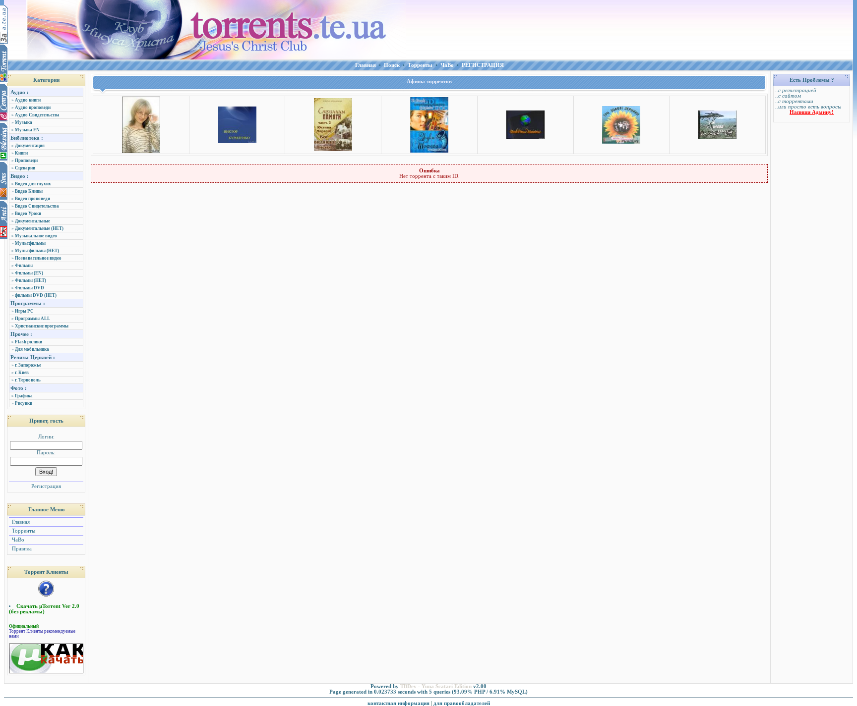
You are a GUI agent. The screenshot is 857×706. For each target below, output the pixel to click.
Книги (21, 153)
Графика (24, 395)
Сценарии (25, 167)
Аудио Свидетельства (37, 114)
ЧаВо (17, 540)
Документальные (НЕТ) (39, 228)
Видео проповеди (32, 198)
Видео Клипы (29, 191)
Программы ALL (32, 318)
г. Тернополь (28, 380)
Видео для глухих (33, 183)
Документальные (32, 220)
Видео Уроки (28, 213)
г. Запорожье (28, 365)
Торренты (22, 531)
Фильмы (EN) (29, 273)
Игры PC (24, 311)
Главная (20, 522)
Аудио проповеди (33, 107)
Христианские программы (41, 326)
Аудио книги (28, 100)
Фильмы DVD (29, 287)
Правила (21, 548)
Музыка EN (27, 129)
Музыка (23, 122)
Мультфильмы (30, 243)
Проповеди (26, 160)
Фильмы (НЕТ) (30, 280)
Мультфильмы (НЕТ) (37, 250)
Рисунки (23, 403)
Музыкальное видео (36, 235)
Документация (30, 145)
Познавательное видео (38, 258)
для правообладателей (461, 703)
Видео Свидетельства (37, 206)
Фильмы (24, 265)
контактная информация (398, 703)
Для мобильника (32, 349)
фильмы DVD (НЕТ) (36, 295)
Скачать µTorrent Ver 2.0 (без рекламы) (44, 608)
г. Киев (22, 372)
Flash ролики (28, 341)
